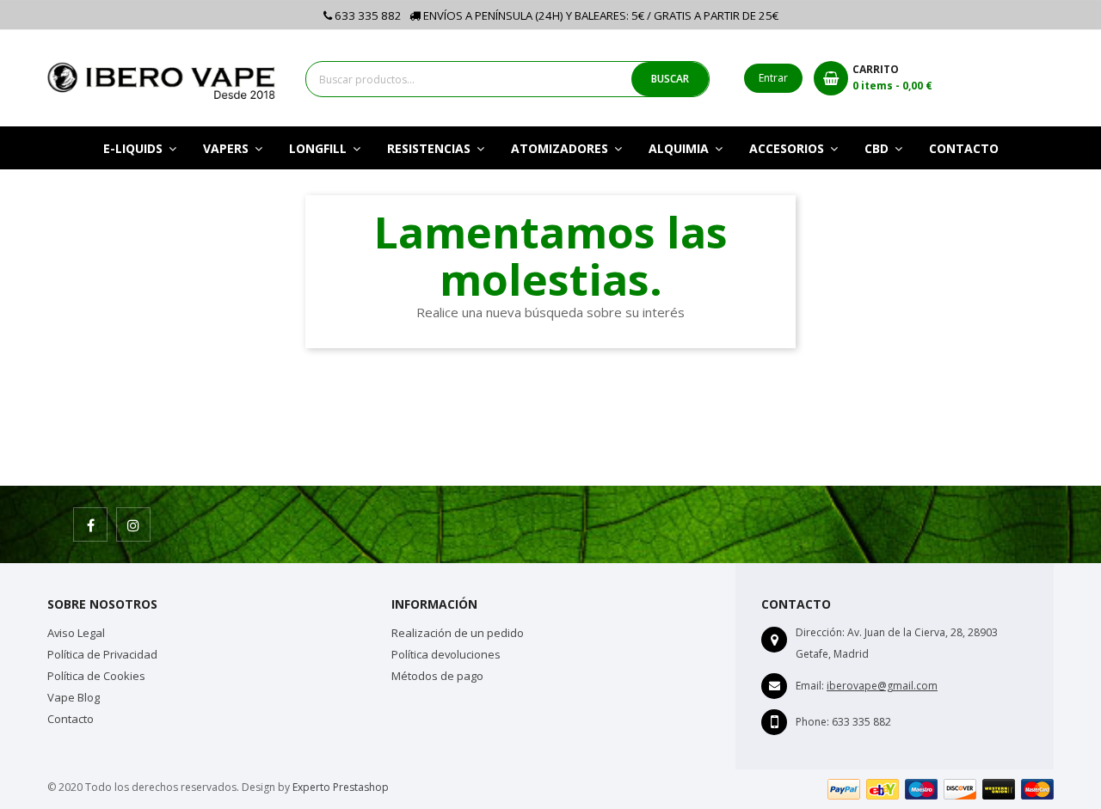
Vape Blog (73, 697)
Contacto (70, 718)
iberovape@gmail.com (882, 685)
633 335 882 (367, 15)
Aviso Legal (76, 632)
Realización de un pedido (457, 632)
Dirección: (820, 632)
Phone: (812, 721)
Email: (810, 685)
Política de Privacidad (102, 654)
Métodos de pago (437, 675)
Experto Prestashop (340, 787)
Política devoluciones (446, 654)
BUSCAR (670, 78)
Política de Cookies (96, 675)
